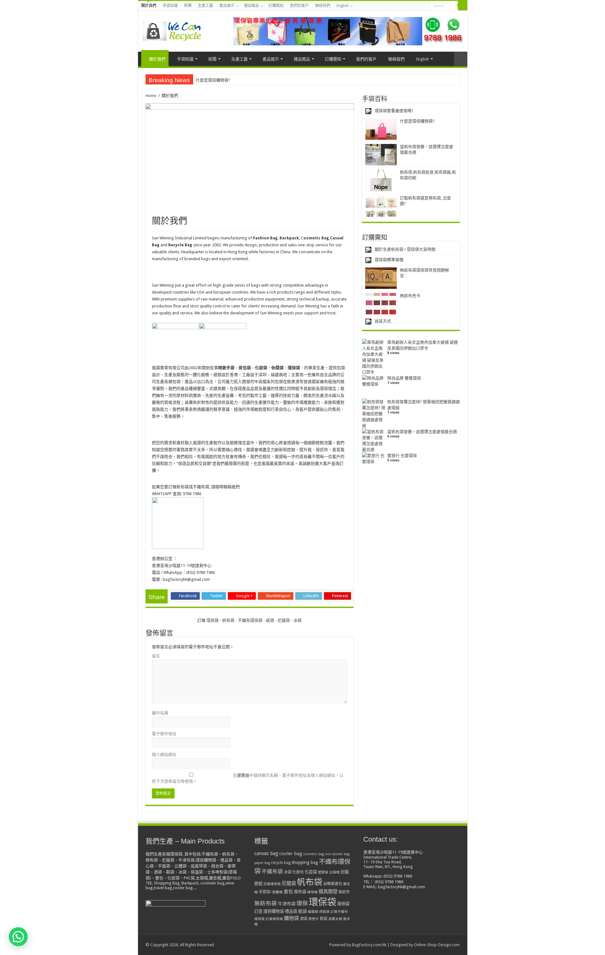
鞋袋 (323, 919)
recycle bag (281, 863)
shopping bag (304, 862)
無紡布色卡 (410, 295)
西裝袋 (324, 912)
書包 (288, 892)
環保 (302, 903)
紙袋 (270, 620)
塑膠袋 (323, 872)
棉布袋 (300, 891)
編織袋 (313, 912)
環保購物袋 (273, 911)
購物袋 (291, 918)
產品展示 (226, 5)
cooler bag (290, 853)
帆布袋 (228, 620)
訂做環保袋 (274, 919)
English (343, 5)
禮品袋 (291, 911)
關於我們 (148, 5)
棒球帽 (312, 892)
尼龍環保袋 (272, 884)
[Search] (462, 5)
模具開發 (328, 892)
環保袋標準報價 (389, 259)
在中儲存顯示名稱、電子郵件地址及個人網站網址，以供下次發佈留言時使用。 (247, 778)
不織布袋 (272, 872)
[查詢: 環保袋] (348, 30)
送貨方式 (383, 321)
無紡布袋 (265, 903)
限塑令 (313, 919)
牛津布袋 (287, 903)
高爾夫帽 (335, 919)
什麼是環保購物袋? (213, 80)
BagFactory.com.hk (369, 944)
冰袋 (297, 620)
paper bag (262, 863)
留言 (156, 656)
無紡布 (344, 892)
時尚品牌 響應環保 (404, 378)
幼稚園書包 (332, 884)
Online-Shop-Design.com (437, 944)
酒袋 (304, 919)
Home (151, 95)
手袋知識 (170, 5)
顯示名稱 (160, 713)
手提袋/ (265, 892)
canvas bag (266, 853)
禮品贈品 (251, 5)
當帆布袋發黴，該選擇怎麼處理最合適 (422, 431)
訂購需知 (276, 5)
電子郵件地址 (164, 733)
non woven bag (337, 854)
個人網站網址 (164, 754)
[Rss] (425, 6)
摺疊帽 (277, 892)
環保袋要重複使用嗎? (394, 110)
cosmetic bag (313, 854)
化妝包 (298, 872)
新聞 (188, 5)
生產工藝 (205, 5)
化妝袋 (311, 872)
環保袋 (213, 620)
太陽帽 (334, 872)
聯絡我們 (322, 5)
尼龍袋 (284, 620)
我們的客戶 (299, 5)
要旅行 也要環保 (402, 455)
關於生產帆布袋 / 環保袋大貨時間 (405, 249)
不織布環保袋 (250, 620)
